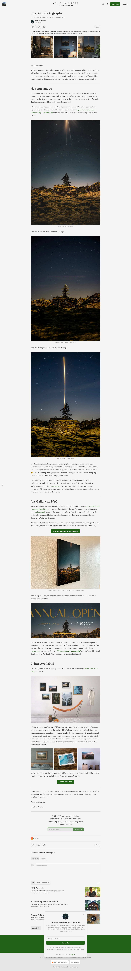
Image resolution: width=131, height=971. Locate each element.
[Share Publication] (107, 4)
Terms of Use (74, 947)
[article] (65, 892)
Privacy (71, 957)
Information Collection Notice (64, 949)
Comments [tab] (35, 859)
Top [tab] (33, 883)
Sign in (125, 4)
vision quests (55, 486)
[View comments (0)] (39, 27)
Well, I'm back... (37, 888)
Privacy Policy (80, 949)
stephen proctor (40, 21)
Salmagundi (40, 512)
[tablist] (39, 859)
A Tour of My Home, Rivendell (44, 901)
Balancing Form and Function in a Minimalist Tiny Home (49, 904)
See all (34, 928)
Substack (56, 967)
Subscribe (115, 4)
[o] (93, 905)
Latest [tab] (38, 883)
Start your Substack (60, 962)
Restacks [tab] (43, 859)
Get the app (75, 962)
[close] (83, 914)
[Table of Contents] (2, 485)
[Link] (27, 88)
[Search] (103, 4)
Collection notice (85, 957)
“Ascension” (35, 651)
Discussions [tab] (45, 883)
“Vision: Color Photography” (69, 651)
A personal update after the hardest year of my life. (47, 891)
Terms (77, 957)
